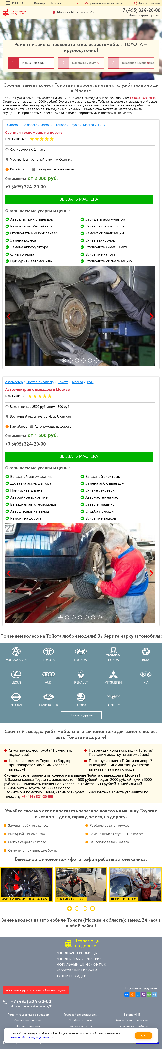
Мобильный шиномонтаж (81, 965)
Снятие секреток (80, 1026)
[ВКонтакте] (126, 994)
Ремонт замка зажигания (132, 1020)
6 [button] (96, 360)
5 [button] (90, 360)
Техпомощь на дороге (19, 12)
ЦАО (101, 125)
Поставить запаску (40, 382)
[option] (80, 316)
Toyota (74, 125)
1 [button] (64, 360)
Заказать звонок (149, 3)
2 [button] (70, 360)
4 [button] (83, 360)
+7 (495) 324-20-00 (140, 11)
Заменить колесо (53, 125)
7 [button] (100, 617)
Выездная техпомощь (76, 953)
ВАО (90, 382)
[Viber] (143, 994)
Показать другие (81, 715)
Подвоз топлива (28, 1026)
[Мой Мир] (138, 994)
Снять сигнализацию (28, 1020)
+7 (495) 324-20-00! (37, 796)
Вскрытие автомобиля (132, 1026)
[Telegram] (154, 994)
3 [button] (77, 360)
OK (143, 1035)
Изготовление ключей (76, 970)
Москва (88, 125)
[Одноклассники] (132, 994)
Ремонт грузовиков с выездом (28, 1014)
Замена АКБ (132, 1014)
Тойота (63, 382)
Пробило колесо (80, 1020)
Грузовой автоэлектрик (80, 1014)
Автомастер (14, 382)
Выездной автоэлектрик (79, 959)
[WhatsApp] (149, 994)
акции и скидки (71, 976)
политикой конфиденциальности (31, 1038)
